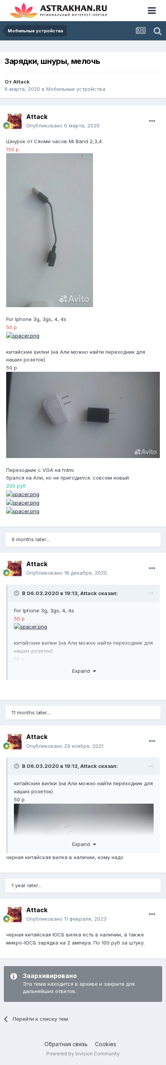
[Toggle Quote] (17, 593)
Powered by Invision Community (83, 1054)
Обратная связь (66, 1044)
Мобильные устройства (75, 89)
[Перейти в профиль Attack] (14, 121)
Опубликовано (63, 125)
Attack (21, 82)
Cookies (105, 1044)
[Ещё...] (152, 121)
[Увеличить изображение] (49, 230)
